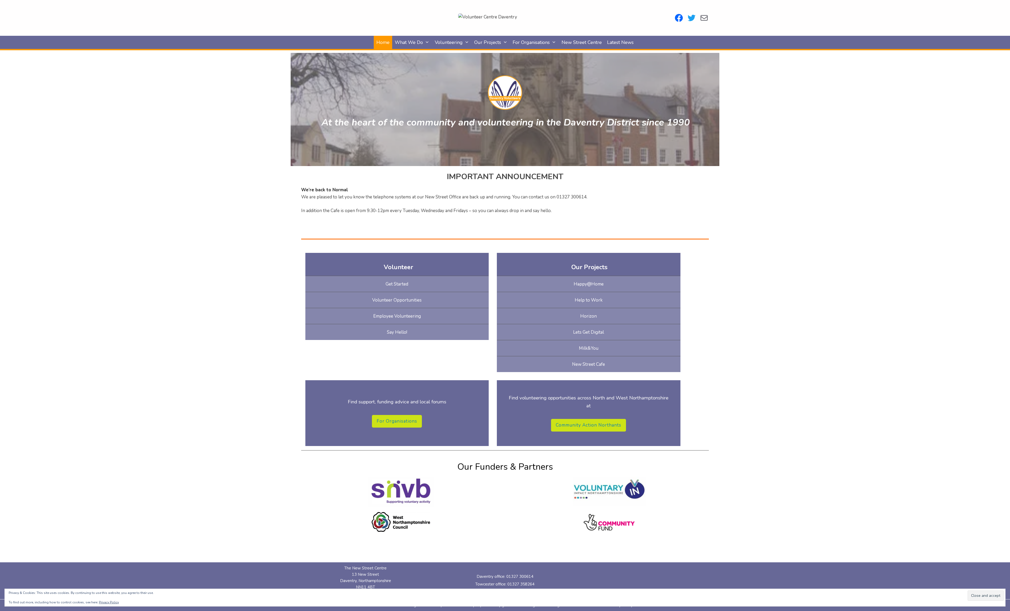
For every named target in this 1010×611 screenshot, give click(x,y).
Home (383, 42)
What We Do (409, 42)
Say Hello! (397, 332)
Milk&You (588, 348)
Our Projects (487, 42)
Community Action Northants (588, 425)
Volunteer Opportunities (397, 300)
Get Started (397, 284)
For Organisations (531, 42)
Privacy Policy (109, 602)
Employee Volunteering (397, 316)
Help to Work (589, 300)
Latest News (620, 42)
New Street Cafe (588, 364)
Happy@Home (589, 284)
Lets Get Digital (588, 332)
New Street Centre (582, 42)
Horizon (588, 316)
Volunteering (449, 42)
